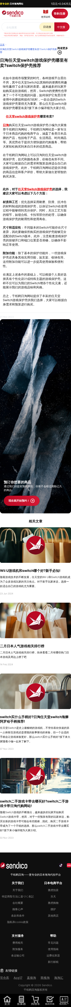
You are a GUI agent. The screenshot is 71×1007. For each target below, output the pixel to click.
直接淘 (31, 978)
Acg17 (18, 978)
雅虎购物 (53, 902)
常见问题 (53, 942)
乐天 (53, 896)
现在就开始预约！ (19, 500)
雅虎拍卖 (53, 890)
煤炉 (53, 909)
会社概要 (17, 902)
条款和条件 (17, 915)
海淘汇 (58, 978)
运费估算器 (53, 955)
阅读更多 (62, 48)
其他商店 (53, 915)
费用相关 (17, 942)
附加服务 (17, 949)
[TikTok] (61, 865)
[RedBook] (69, 865)
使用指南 (53, 949)
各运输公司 (17, 955)
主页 (2, 44)
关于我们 (17, 890)
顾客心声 (17, 909)
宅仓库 (4, 978)
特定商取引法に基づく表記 (18, 896)
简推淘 (45, 978)
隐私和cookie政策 (17, 922)
